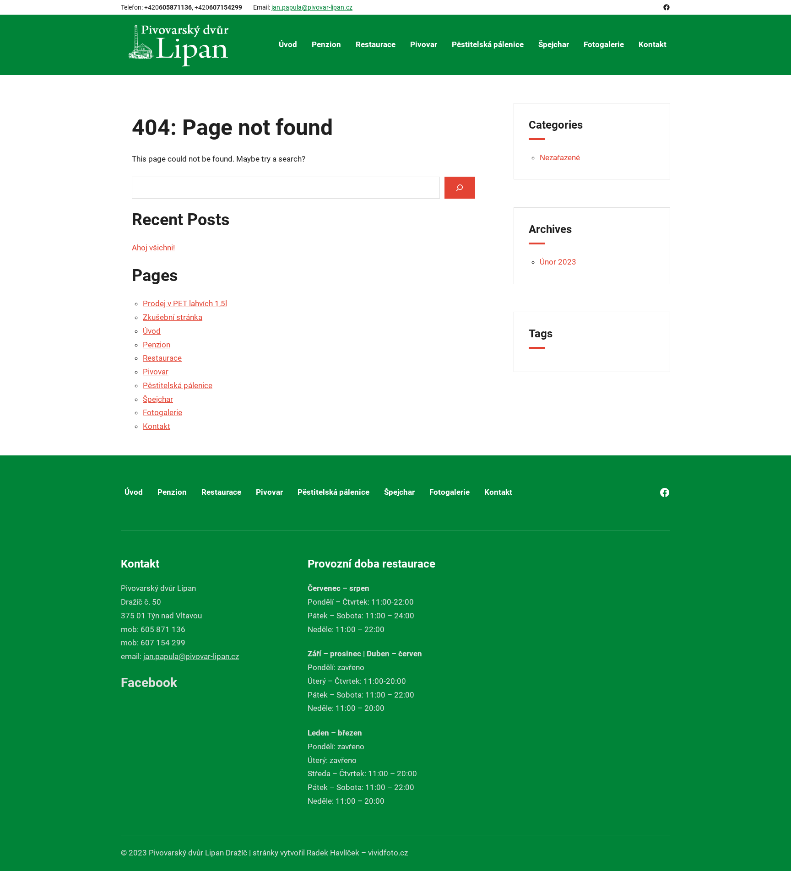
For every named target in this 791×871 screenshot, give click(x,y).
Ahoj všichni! (153, 247)
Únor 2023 (558, 261)
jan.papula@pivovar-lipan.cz (311, 7)
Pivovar (155, 371)
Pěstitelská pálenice (177, 385)
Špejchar (158, 399)
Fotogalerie (162, 412)
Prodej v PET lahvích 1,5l (185, 303)
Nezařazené (560, 157)
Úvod (152, 330)
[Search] (459, 187)
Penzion (156, 344)
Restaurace (162, 357)
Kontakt (156, 426)
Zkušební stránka (172, 317)
